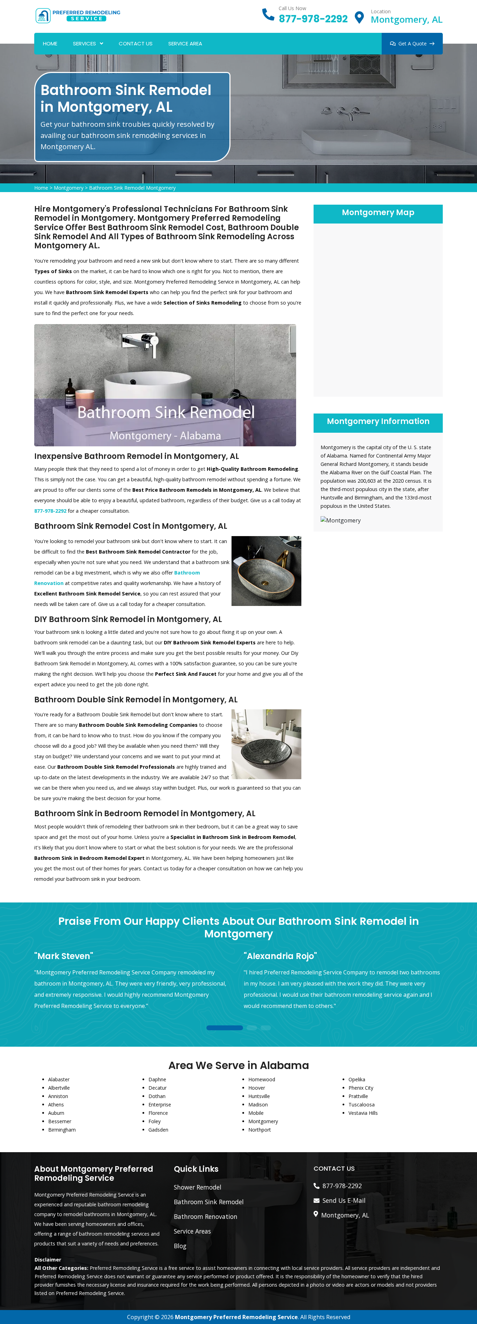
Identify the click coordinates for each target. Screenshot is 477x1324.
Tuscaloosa (361, 1104)
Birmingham (62, 1129)
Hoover (256, 1087)
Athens (56, 1104)
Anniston (58, 1096)
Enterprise (159, 1104)
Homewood (261, 1079)
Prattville (358, 1096)
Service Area (185, 43)
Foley (154, 1121)
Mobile (256, 1113)
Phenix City (360, 1087)
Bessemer (59, 1121)
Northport (259, 1129)
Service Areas (192, 1231)
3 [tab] (265, 1028)
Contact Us (136, 43)
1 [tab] (224, 1028)
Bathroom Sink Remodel (209, 1202)
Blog (180, 1246)
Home (50, 43)
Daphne (157, 1079)
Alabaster (58, 1079)
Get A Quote (412, 43)
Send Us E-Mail (344, 1200)
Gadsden (158, 1129)
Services (84, 43)
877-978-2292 (313, 19)
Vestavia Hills (363, 1113)
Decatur (157, 1087)
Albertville (59, 1087)
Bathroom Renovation (205, 1216)
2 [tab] (251, 1028)
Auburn (56, 1113)
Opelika (356, 1079)
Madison (258, 1104)
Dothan (157, 1096)
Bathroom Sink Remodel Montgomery (132, 187)
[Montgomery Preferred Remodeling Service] (78, 15)
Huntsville (259, 1096)
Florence (158, 1113)
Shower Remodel (197, 1187)
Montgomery (68, 187)
